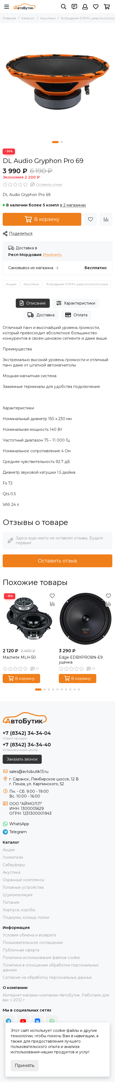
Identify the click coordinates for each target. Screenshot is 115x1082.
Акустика (47, 18)
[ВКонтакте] (37, 1021)
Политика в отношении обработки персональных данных (50, 967)
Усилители (13, 857)
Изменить (52, 255)
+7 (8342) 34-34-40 (27, 745)
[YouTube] (23, 1021)
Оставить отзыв (57, 561)
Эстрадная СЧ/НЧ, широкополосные (77, 284)
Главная (9, 18)
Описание (36, 303)
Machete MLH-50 (19, 657)
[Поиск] (63, 6)
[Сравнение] (105, 219)
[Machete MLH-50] (29, 619)
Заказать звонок (22, 759)
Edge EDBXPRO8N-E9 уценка (81, 660)
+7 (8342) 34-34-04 (27, 733)
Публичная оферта (21, 950)
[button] (55, 142)
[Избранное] (90, 219)
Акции (11, 284)
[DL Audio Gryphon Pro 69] (57, 81)
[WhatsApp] (52, 1021)
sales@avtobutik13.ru (28, 771)
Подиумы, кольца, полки (26, 917)
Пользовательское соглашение (33, 942)
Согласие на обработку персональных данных (47, 977)
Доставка (45, 315)
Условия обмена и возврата (29, 935)
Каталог (28, 18)
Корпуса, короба (19, 909)
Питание (11, 902)
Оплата (80, 315)
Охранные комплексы (23, 879)
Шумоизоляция (17, 894)
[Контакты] (74, 6)
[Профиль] (85, 6)
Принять (24, 1065)
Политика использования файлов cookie (41, 957)
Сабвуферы (14, 864)
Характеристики (79, 303)
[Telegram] (8, 1021)
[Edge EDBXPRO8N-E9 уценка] (85, 619)
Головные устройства (23, 887)
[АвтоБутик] (24, 6)
